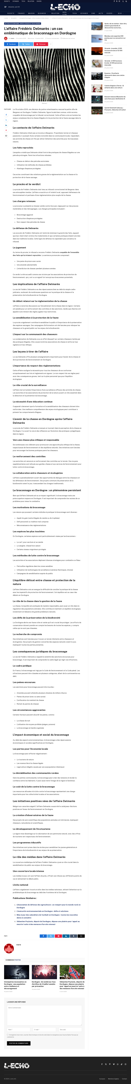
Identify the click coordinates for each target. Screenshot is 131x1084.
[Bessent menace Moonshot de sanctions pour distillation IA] (97, 99)
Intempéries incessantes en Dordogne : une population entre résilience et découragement (15, 985)
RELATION (31, 1)
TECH (23, 1)
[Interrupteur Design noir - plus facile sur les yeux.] (123, 1)
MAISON (31, 13)
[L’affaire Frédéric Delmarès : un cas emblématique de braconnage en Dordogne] (44, 75)
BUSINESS (42, 13)
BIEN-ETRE (65, 13)
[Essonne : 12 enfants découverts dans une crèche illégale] (97, 76)
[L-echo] (65, 7)
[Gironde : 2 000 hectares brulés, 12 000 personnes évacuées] (97, 63)
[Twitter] (6, 120)
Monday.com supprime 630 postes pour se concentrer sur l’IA (115, 38)
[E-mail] (6, 136)
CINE (93, 13)
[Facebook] (6, 115)
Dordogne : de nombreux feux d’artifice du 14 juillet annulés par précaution (44, 984)
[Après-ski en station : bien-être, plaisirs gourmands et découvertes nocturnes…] (97, 26)
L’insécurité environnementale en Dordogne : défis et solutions (42, 911)
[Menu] (5, 7)
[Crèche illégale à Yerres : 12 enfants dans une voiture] (97, 88)
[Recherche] (126, 1)
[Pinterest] (6, 130)
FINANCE (21, 13)
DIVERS (39, 1)
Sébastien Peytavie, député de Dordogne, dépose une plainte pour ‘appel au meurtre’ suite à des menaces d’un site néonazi (72, 985)
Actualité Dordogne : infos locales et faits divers (22, 23)
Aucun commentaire (53, 38)
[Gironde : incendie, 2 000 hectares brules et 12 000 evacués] (97, 51)
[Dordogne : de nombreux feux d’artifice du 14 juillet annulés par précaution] (44, 972)
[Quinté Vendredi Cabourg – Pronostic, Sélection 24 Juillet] (97, 110)
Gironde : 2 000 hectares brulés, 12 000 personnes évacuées (113, 63)
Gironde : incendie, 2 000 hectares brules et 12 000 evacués (113, 50)
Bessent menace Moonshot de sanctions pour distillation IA (114, 98)
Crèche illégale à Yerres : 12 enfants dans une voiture (114, 87)
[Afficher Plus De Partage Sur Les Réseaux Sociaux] (51, 44)
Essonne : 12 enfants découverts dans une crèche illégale (114, 75)
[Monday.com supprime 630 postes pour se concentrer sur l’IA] (97, 39)
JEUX (120, 13)
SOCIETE (7, 1)
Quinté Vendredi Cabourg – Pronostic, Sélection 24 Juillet (115, 109)
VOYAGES (15, 1)
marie (12, 38)
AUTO (101, 13)
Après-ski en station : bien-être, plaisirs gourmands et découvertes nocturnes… (115, 26)
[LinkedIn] (6, 125)
